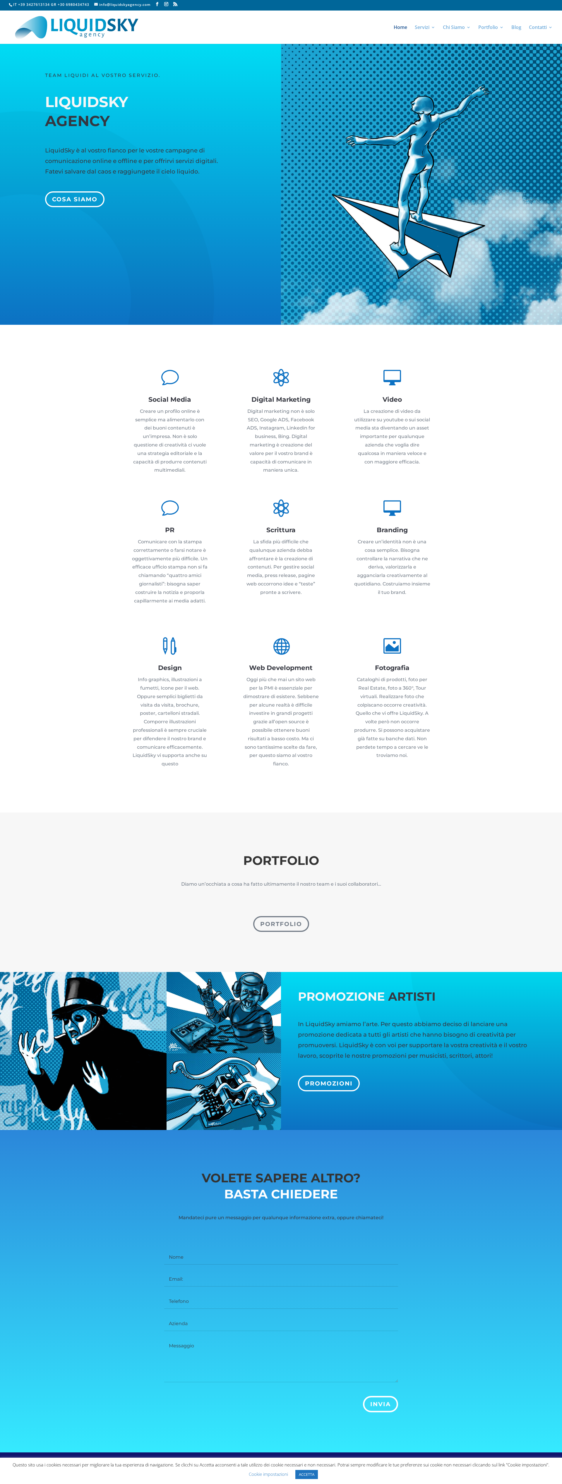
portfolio (281, 924)
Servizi (422, 27)
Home (400, 27)
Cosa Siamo (74, 199)
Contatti (538, 27)
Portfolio (488, 27)
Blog (516, 27)
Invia (380, 1404)
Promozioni (329, 1083)
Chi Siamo (454, 27)
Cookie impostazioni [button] (268, 1474)
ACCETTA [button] (306, 1474)
